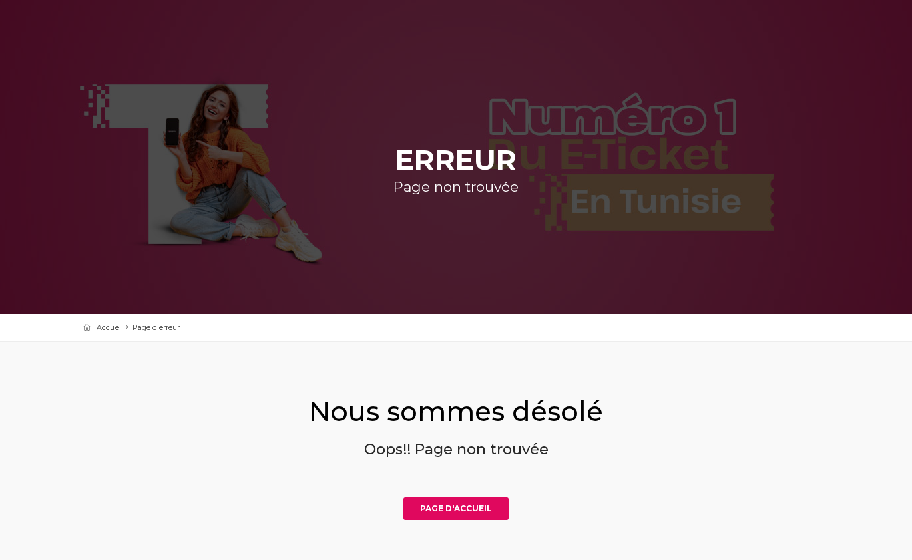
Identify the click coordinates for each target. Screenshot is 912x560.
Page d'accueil (456, 508)
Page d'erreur (156, 327)
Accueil (110, 327)
